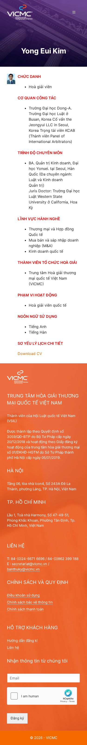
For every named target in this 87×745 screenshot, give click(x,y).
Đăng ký (17, 718)
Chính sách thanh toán (25, 609)
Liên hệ (13, 647)
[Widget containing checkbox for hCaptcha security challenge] (42, 696)
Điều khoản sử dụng (23, 595)
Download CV (30, 353)
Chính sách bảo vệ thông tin (30, 602)
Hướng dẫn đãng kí (22, 640)
